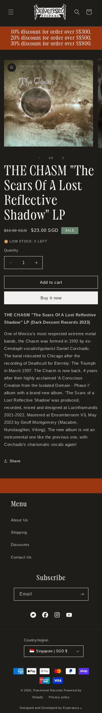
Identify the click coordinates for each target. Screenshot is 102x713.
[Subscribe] (82, 594)
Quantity (11, 250)
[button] (11, 12)
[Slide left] (39, 158)
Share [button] (15, 461)
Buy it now (51, 298)
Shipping (19, 532)
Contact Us (21, 557)
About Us (19, 520)
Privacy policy (59, 697)
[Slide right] (63, 158)
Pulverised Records (48, 690)
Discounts (20, 544)
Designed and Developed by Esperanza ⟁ (51, 707)
